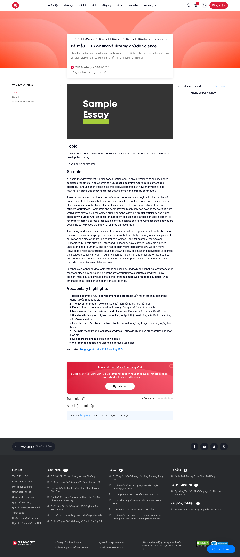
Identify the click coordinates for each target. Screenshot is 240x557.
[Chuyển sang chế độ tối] (204, 5)
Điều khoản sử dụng (22, 486)
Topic (15, 92)
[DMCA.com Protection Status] (202, 544)
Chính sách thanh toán (23, 497)
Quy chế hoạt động (21, 502)
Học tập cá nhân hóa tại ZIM (26, 523)
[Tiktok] (214, 446)
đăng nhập (86, 415)
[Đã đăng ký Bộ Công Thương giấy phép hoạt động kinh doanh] (219, 544)
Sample (16, 97)
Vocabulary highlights (23, 101)
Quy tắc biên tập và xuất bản (26, 507)
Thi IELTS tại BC (20, 476)
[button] (189, 5)
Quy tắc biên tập (82, 72)
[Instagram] (224, 446)
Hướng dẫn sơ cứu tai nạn (25, 518)
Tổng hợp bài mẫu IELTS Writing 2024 (101, 349)
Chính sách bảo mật (22, 481)
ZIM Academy (83, 67)
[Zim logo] (15, 5)
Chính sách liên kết (21, 492)
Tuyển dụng (18, 512)
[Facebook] (194, 446)
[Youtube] (204, 446)
